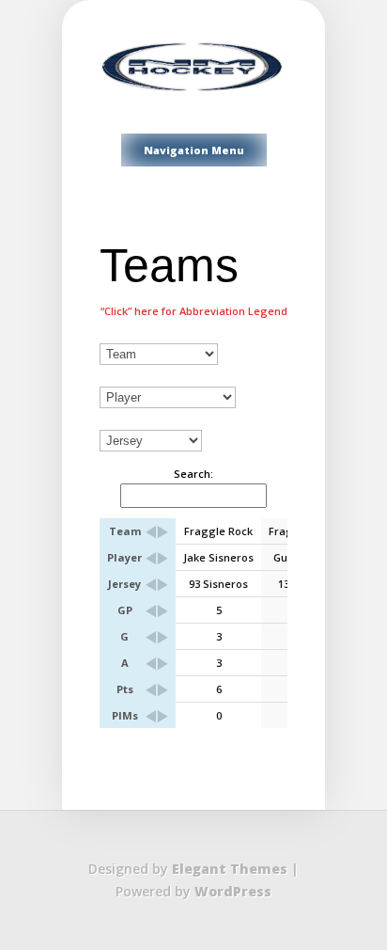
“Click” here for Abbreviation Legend (194, 311)
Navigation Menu (194, 150)
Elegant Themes (229, 869)
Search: (193, 473)
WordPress (232, 891)
